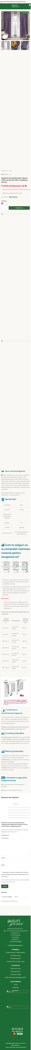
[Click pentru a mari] (4, 37)
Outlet (10, 170)
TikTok (15, 984)
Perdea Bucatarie (15, 958)
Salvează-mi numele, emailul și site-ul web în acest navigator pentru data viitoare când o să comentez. (14, 874)
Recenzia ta (5, 838)
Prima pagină (4, 170)
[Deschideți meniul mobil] (3, 6)
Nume (3, 858)
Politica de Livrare (15, 968)
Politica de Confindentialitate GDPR (15, 977)
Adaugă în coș (19, 208)
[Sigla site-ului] (16, 6)
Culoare (3, 201)
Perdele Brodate (15, 955)
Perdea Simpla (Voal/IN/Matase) (15, 952)
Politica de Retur (15, 971)
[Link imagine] (15, 276)
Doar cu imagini (7, 897)
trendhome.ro (15, 1045)
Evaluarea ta (5, 835)
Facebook (15, 987)
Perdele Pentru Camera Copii (15, 961)
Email (3, 865)
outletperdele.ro (10, 1043)
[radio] (2, 203)
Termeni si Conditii (15, 974)
